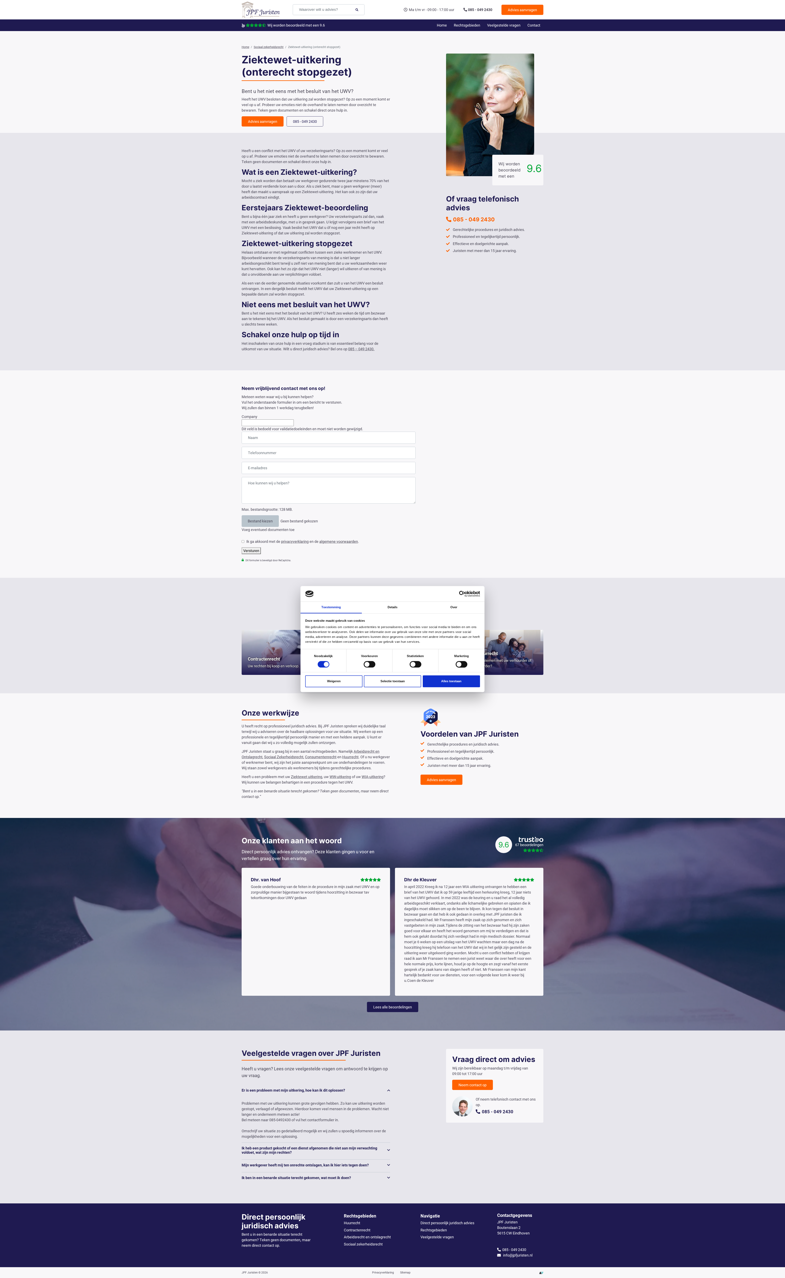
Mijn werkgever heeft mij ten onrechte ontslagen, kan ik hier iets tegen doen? (305, 1165)
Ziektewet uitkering (306, 776)
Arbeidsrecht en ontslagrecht (367, 1236)
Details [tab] (393, 607)
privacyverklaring (295, 541)
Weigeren (334, 681)
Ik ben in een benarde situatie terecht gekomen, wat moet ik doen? (296, 1177)
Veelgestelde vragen (503, 25)
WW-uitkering (340, 776)
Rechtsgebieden (467, 25)
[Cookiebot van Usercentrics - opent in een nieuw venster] (462, 594)
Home (442, 25)
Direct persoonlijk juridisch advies (447, 1222)
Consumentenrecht (320, 756)
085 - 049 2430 (480, 9)
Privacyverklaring (383, 1272)
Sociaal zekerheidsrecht (363, 1244)
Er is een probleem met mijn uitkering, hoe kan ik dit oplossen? (293, 1090)
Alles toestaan (451, 681)
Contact (533, 25)
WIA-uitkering (373, 776)
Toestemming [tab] (331, 607)
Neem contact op (473, 1084)
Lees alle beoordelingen (392, 1007)
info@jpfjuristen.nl (517, 1255)
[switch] (369, 664)
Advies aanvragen (522, 9)
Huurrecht (350, 756)
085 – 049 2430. (361, 348)
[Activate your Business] (541, 1272)
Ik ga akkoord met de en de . (302, 541)
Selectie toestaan (392, 681)
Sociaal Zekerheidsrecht (283, 756)
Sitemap (405, 1272)
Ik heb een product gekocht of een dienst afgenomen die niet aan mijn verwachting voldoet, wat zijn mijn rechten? (309, 1150)
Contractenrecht (357, 1230)
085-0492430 (280, 1119)
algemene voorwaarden (338, 541)
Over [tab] (453, 607)
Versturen (251, 550)
